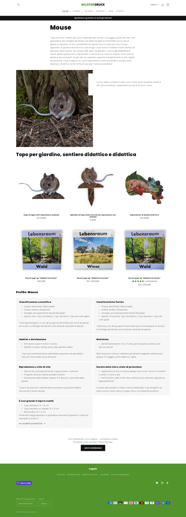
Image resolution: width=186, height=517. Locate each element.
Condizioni (104, 474)
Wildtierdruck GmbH (29, 512)
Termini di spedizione (120, 474)
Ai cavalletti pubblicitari (30, 423)
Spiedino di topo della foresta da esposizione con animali (93, 216)
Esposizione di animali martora (144, 215)
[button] (18, 4)
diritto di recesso (90, 474)
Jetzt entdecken (93, 448)
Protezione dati (73, 474)
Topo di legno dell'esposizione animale (41, 215)
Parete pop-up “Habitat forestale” (41, 278)
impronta (61, 474)
